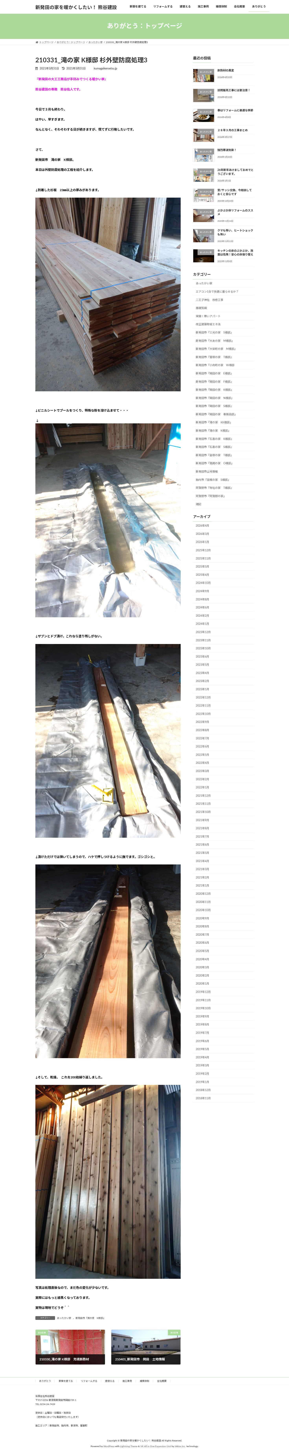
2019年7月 (202, 1033)
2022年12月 (203, 697)
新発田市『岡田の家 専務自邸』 (216, 414)
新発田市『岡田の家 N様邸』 (215, 398)
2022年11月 (203, 705)
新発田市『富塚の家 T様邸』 (214, 357)
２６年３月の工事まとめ (232, 130)
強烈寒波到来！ (227, 150)
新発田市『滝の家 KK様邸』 (214, 422)
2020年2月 (202, 975)
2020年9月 (202, 918)
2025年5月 (202, 566)
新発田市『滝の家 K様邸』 (91, 1318)
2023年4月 (202, 673)
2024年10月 (203, 583)
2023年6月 (202, 656)
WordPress (108, 1446)
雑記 (198, 504)
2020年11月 (203, 902)
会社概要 (162, 1381)
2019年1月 (202, 1082)
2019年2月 (202, 1073)
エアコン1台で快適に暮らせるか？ (217, 291)
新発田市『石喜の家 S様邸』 (214, 447)
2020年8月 (202, 926)
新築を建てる (66, 1381)
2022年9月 (202, 722)
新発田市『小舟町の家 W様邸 (215, 365)
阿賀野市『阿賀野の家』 (211, 496)
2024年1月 (202, 624)
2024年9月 (202, 591)
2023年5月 (202, 664)
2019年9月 (202, 1016)
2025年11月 (203, 558)
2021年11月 (203, 804)
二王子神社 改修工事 (209, 300)
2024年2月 (202, 615)
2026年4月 (202, 525)
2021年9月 (202, 820)
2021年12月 (203, 795)
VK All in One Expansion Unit (155, 1446)
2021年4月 (202, 861)
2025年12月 (203, 550)
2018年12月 (203, 1090)
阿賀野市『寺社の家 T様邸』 (214, 488)
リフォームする (89, 1381)
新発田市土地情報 (207, 471)
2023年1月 (202, 689)
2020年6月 (202, 943)
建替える (110, 1381)
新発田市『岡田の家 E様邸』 (214, 373)
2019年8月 (202, 1024)
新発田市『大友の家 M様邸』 (215, 340)
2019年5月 (202, 1049)
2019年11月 (203, 1000)
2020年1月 (202, 983)
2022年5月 (202, 754)
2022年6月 (202, 746)
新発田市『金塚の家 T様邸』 (214, 455)
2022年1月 (202, 787)
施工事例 (127, 1381)
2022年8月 (202, 730)
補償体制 (144, 1381)
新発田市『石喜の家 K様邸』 (214, 439)
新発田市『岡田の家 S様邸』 (214, 406)
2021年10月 (203, 812)
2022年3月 (202, 771)
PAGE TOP (278, 1405)
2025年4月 (202, 574)
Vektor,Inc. (180, 1446)
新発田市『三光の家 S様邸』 (214, 332)
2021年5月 (202, 853)
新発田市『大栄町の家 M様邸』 (216, 349)
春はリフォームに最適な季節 (235, 110)
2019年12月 (203, 992)
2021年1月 (202, 885)
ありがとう (45, 1381)
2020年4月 (202, 959)
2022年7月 (202, 738)
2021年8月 (202, 828)
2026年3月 (202, 534)
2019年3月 (202, 1065)
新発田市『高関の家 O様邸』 (215, 463)
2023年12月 (203, 632)
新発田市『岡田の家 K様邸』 (214, 390)
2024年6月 (202, 607)
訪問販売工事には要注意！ (233, 90)
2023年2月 (202, 681)
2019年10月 (203, 1008)
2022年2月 (202, 779)
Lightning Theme (128, 1446)
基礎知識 (201, 308)
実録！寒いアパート (208, 316)
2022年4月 (202, 763)
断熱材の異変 (225, 70)
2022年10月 (203, 713)
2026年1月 (202, 542)
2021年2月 (202, 877)
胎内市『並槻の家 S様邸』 (213, 479)
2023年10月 (203, 648)
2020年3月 (202, 967)
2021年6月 (202, 844)
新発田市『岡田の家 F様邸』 (214, 381)
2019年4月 (202, 1057)
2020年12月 (203, 894)
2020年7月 (202, 934)
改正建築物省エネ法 (208, 324)
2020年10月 (203, 910)
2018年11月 (203, 1098)
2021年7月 (202, 836)
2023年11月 (203, 640)
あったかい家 (64, 1318)
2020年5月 (202, 951)
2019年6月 (202, 1041)
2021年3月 (202, 869)
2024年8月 (202, 599)
